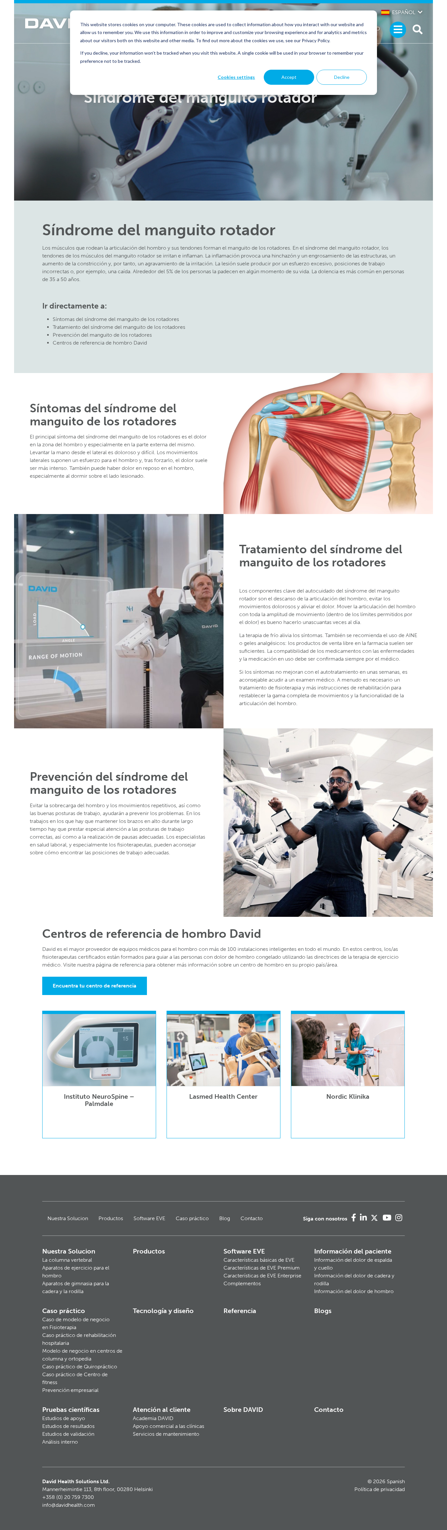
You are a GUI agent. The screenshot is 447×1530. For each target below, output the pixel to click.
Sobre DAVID (243, 1410)
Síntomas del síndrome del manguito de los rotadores (116, 319)
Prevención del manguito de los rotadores (102, 335)
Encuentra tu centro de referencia (94, 986)
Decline (341, 77)
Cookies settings (236, 77)
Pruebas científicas (70, 1410)
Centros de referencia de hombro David (100, 343)
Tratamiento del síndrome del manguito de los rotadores (119, 327)
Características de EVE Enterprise (262, 1275)
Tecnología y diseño (163, 1311)
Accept (288, 77)
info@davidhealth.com (68, 1505)
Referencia (240, 1311)
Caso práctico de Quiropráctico (79, 1366)
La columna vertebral (67, 1260)
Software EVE (149, 1218)
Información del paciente (352, 1251)
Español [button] (403, 12)
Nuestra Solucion (67, 1218)
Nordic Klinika (347, 1096)
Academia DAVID (153, 1418)
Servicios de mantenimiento (166, 1434)
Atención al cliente (161, 1410)
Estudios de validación (68, 1434)
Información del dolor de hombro (354, 1291)
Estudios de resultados (68, 1426)
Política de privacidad (379, 1489)
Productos (110, 1218)
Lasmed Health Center (223, 1096)
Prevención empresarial (70, 1390)
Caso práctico (192, 1218)
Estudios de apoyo (63, 1418)
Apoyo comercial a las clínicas (168, 1426)
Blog (224, 1218)
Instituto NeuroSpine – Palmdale (99, 1100)
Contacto (252, 1218)
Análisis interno (60, 1442)
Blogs (322, 1311)
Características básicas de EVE (259, 1260)
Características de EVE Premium (262, 1268)
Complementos (242, 1283)
